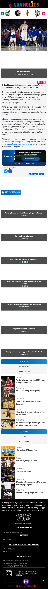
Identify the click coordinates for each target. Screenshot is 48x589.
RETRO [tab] (24, 437)
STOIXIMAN (10, 549)
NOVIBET (9, 551)
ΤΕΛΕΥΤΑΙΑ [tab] (24, 362)
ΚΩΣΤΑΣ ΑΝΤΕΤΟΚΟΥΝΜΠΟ (16, 566)
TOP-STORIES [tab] (24, 442)
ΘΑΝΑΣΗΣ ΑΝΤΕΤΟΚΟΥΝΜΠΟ (17, 563)
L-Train (8, 539)
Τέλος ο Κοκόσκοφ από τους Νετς (28, 391)
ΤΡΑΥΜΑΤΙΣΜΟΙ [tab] (24, 371)
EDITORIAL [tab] (24, 432)
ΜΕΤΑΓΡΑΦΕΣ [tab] (24, 367)
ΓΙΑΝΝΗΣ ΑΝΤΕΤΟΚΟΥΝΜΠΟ (17, 560)
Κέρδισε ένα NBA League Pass (26, 450)
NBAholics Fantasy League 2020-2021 (29, 493)
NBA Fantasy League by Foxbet (26, 461)
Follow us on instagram (24, 586)
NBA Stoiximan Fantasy (24, 471)
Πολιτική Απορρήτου (13, 532)
